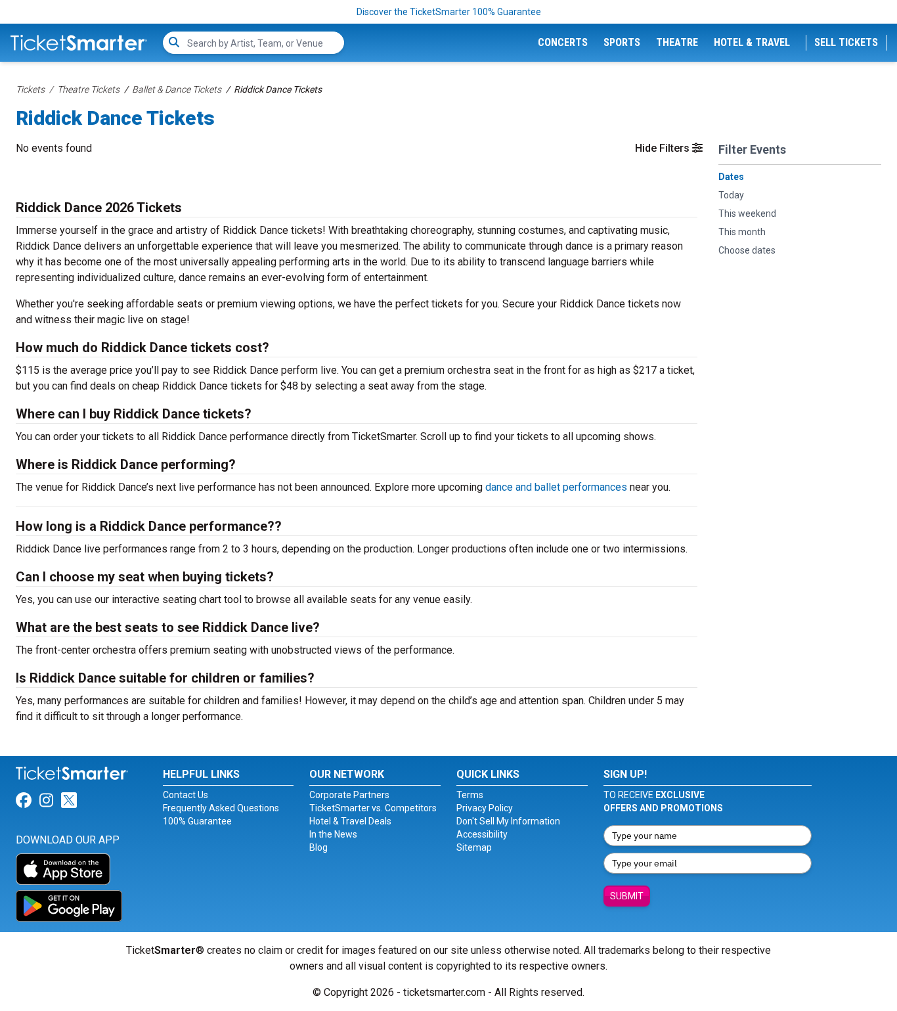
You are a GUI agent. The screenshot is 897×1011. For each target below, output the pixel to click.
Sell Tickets (846, 42)
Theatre (677, 42)
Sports (621, 42)
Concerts (563, 42)
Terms (469, 795)
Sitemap (474, 847)
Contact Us (185, 795)
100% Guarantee (197, 821)
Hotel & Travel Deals (350, 821)
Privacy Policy (484, 808)
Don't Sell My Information (508, 821)
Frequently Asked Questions (221, 808)
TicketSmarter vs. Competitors (373, 808)
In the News (333, 834)
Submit (627, 896)
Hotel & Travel (752, 42)
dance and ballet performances (556, 487)
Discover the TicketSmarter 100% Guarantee (449, 12)
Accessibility (482, 834)
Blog (318, 847)
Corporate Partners (349, 795)
